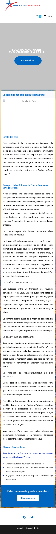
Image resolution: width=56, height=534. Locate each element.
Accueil (20, 528)
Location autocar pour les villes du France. (24, 463)
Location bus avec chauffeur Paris (35, 382)
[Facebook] (24, 517)
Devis (36, 528)
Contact (29, 528)
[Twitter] (31, 517)
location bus (9, 268)
